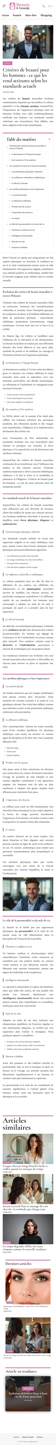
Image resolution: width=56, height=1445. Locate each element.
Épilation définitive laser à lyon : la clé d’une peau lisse (28, 1394)
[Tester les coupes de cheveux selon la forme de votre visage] (28, 1335)
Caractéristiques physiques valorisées (27, 172)
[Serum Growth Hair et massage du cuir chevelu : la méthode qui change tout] (28, 1189)
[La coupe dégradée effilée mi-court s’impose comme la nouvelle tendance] (28, 1229)
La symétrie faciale (19, 195)
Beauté (6, 1162)
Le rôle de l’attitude (20, 183)
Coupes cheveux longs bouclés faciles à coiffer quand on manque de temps (25, 1167)
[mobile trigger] (5, 6)
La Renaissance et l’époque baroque (26, 154)
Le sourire (16, 218)
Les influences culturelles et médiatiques (28, 177)
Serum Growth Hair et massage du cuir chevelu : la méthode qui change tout (25, 1207)
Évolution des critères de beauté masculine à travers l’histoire (28, 147)
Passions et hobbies (20, 247)
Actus (7, 63)
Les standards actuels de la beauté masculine (28, 166)
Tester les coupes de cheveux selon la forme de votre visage (27, 1355)
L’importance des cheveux (22, 212)
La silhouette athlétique (21, 201)
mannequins (34, 588)
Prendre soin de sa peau (21, 206)
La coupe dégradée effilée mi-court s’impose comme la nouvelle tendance (24, 1248)
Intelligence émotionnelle (22, 236)
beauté (26, 98)
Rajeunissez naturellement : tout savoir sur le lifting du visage (25, 1307)
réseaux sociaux (29, 106)
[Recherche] (43, 6)
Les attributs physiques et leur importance (27, 189)
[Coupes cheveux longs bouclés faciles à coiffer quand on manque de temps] (28, 1149)
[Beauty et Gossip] (19, 6)
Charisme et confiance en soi (23, 230)
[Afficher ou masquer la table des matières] (43, 139)
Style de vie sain (18, 241)
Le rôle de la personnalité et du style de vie (27, 224)
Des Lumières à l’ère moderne (24, 160)
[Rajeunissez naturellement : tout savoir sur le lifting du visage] (28, 1287)
